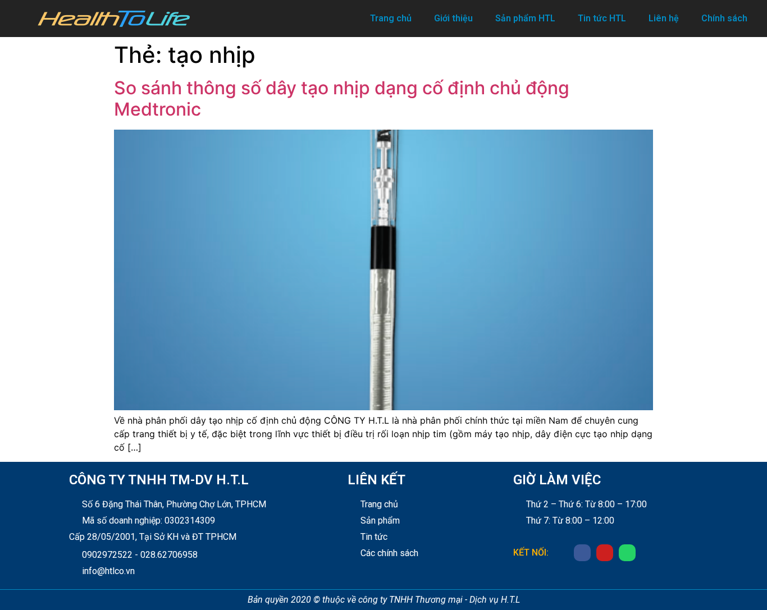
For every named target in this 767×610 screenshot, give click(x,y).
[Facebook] (582, 552)
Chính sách (724, 18)
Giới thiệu (453, 18)
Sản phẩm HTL (525, 18)
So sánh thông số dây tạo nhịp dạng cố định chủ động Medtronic (341, 98)
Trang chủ (391, 18)
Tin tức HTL (602, 18)
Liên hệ (664, 18)
